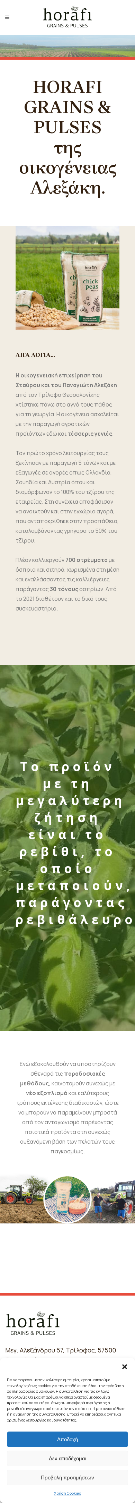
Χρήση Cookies (67, 1493)
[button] (124, 1366)
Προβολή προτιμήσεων (67, 1477)
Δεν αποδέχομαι (67, 1458)
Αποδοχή (67, 1439)
